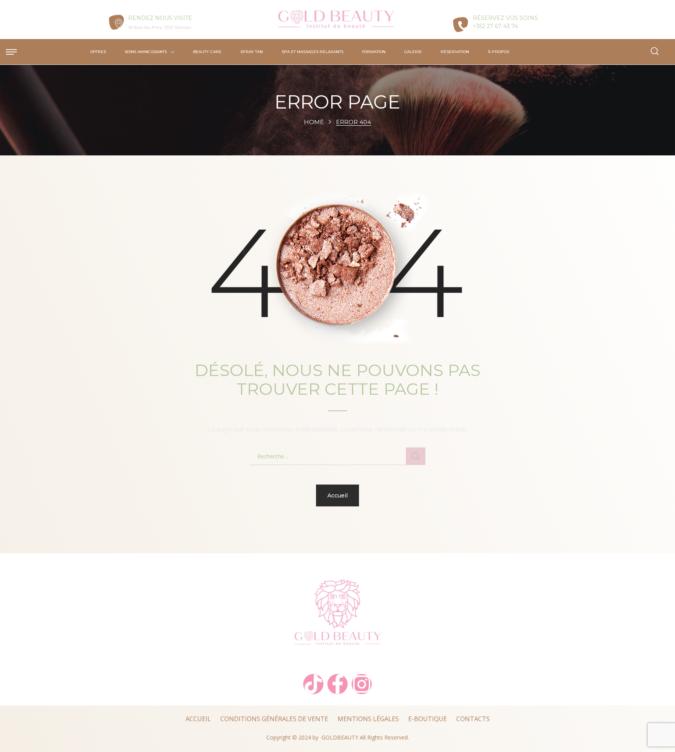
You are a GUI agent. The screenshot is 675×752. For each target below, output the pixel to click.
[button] (654, 51)
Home (314, 122)
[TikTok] (313, 684)
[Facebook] (337, 684)
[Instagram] (362, 684)
